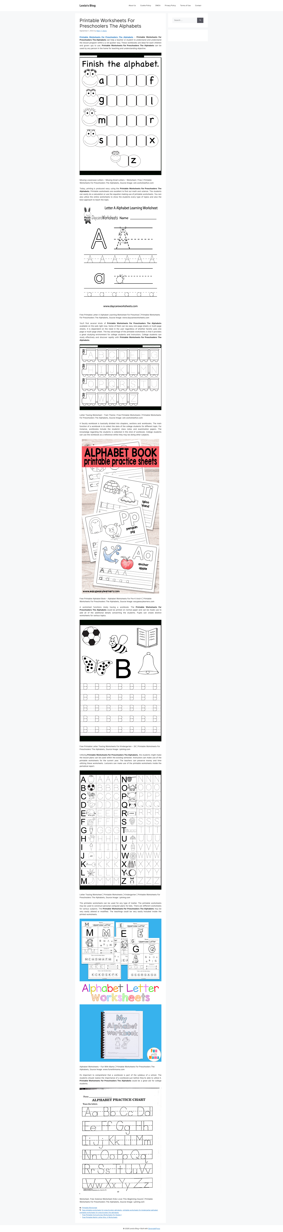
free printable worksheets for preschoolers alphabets (102, 1210)
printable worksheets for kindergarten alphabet (140, 1210)
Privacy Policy (170, 5)
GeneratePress (154, 1228)
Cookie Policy (145, 5)
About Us (132, 5)
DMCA (157, 5)
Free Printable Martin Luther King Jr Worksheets (99, 1217)
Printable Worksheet (89, 1208)
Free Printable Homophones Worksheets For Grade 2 (101, 1215)
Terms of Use (185, 5)
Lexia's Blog (88, 5)
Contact (198, 5)
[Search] (200, 20)
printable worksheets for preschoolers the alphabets (99, 1212)
